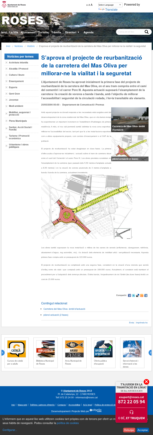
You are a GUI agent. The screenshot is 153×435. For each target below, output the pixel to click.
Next (149, 353)
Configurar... (10, 430)
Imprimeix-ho (142, 322)
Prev (4, 353)
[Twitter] (133, 295)
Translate (111, 9)
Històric (31, 46)
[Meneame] (141, 295)
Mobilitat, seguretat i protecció (19, 113)
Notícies (19, 46)
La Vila (13, 32)
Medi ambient (16, 106)
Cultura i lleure (16, 74)
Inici (4, 32)
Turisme (43, 32)
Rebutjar (129, 429)
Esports (13, 87)
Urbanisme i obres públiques (19, 146)
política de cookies (68, 423)
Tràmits (56, 32)
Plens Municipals (18, 120)
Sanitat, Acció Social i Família (20, 128)
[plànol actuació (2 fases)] (130, 148)
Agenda (88, 32)
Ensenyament (16, 81)
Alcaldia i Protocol (18, 68)
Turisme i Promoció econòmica (19, 137)
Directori (72, 32)
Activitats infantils (18, 62)
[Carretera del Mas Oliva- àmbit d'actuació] (130, 119)
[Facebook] (129, 295)
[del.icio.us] (137, 295)
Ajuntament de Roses (74, 391)
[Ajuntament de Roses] (76, 21)
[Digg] (145, 295)
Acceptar (143, 429)
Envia (131, 322)
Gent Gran (14, 93)
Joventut (13, 99)
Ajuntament (28, 32)
